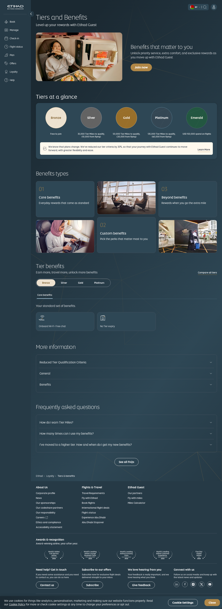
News (39, 498)
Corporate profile (45, 493)
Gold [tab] (80, 282)
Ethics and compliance (48, 522)
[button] (31, 14)
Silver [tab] (64, 282)
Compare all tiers (207, 272)
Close (212, 602)
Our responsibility (45, 512)
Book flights (88, 502)
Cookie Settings (182, 602)
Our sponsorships (46, 502)
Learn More (204, 149)
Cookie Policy (17, 604)
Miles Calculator (136, 502)
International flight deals (95, 507)
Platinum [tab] (99, 282)
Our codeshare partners (49, 507)
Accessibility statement (49, 527)
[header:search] (205, 7)
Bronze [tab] (46, 282)
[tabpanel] (126, 314)
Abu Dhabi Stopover (93, 522)
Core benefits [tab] (44, 295)
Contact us (47, 585)
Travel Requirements (93, 493)
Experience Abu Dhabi (94, 517)
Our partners (135, 493)
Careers (40, 517)
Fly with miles (135, 498)
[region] (111, 602)
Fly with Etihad (90, 498)
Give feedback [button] (141, 585)
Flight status (89, 512)
